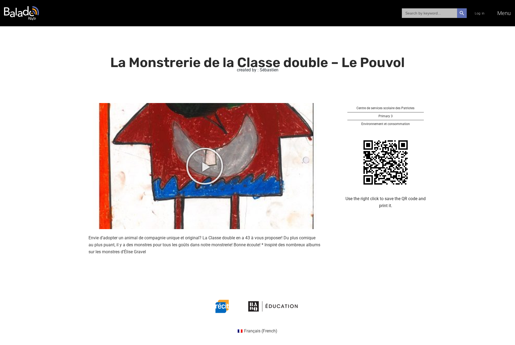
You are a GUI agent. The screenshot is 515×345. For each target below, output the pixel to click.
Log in (479, 13)
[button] (204, 166)
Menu (504, 13)
